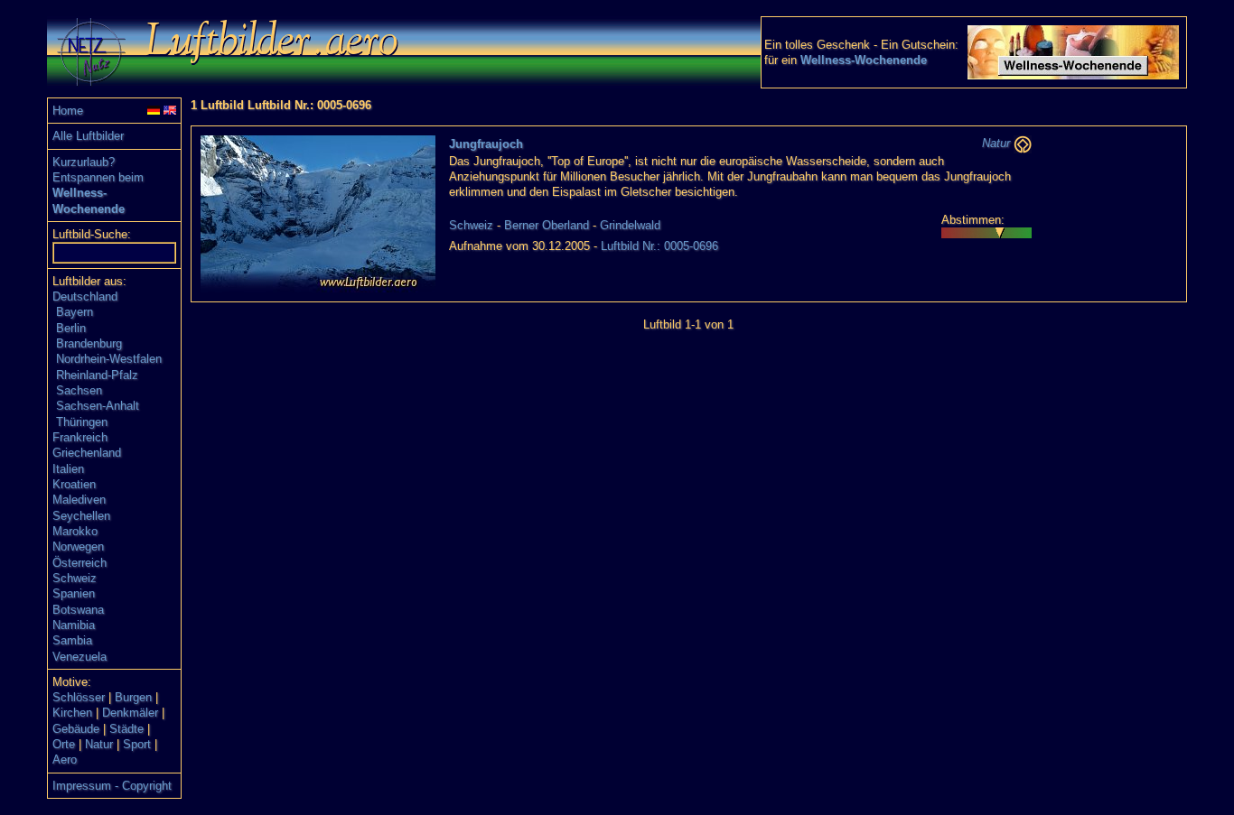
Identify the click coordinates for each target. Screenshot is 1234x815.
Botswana (78, 609)
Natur (99, 744)
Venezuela (79, 656)
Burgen (133, 697)
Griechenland (86, 452)
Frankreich (80, 437)
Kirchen (72, 712)
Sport (137, 744)
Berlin (71, 328)
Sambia (72, 640)
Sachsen (79, 390)
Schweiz (74, 578)
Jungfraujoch (486, 144)
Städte (126, 729)
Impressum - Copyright (112, 785)
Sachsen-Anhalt (97, 405)
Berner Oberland (546, 225)
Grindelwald (630, 225)
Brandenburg (89, 343)
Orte (63, 744)
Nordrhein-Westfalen (109, 359)
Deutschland (84, 296)
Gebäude (75, 729)
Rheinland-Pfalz (97, 375)
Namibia (73, 625)
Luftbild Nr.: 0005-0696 (659, 246)
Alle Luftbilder (88, 136)
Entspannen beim (98, 177)
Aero (64, 759)
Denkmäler (130, 712)
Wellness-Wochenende (863, 60)
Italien (68, 469)
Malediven (79, 499)
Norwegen (78, 546)
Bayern (74, 312)
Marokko (75, 531)
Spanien (73, 593)
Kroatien (74, 484)
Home (67, 110)
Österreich (79, 563)
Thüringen (82, 422)
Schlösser (78, 697)
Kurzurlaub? (83, 162)
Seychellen (81, 516)
